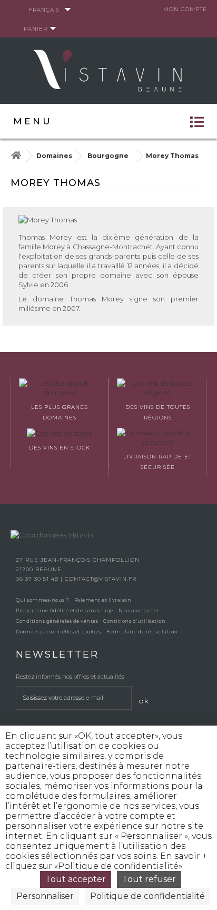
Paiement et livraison (103, 600)
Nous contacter (139, 610)
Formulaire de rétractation (142, 631)
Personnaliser (45, 896)
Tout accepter (75, 879)
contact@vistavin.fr (100, 578)
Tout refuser (149, 879)
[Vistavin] (108, 69)
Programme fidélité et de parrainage (64, 610)
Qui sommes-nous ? (42, 600)
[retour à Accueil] (16, 155)
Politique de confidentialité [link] (147, 896)
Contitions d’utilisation (134, 621)
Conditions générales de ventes (57, 621)
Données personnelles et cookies (58, 631)
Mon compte (185, 9)
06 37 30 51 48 (38, 578)
